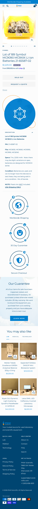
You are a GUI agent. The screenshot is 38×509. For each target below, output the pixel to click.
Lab (7, 336)
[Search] (7, 6)
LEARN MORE (19, 318)
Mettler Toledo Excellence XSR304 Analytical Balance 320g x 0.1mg (9, 366)
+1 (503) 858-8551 (27, 483)
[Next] (34, 46)
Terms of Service (9, 470)
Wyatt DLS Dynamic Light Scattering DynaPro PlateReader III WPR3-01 (9, 402)
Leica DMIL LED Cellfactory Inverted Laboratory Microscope (28, 402)
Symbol (5, 50)
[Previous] (3, 46)
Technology (27, 336)
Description (10, 132)
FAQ (23, 448)
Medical (15, 336)
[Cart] (34, 6)
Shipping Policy (9, 474)
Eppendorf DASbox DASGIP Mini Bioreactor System (28, 365)
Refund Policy (8, 466)
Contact (24, 444)
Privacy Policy (8, 462)
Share (5, 90)
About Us (24, 440)
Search (23, 452)
